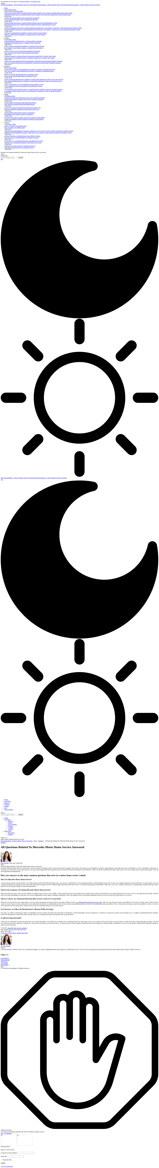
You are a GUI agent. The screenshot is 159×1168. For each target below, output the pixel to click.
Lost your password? (7, 1166)
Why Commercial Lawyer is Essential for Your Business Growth (23, 86)
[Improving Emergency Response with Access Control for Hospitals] (24, 98)
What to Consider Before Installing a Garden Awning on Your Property (25, 34)
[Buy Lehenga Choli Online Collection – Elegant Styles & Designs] (24, 46)
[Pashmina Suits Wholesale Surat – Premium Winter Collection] (23, 41)
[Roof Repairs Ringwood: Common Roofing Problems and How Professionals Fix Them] (30, 23)
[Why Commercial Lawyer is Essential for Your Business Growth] (23, 84)
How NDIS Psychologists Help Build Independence (19, 104)
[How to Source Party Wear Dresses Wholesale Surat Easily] (22, 51)
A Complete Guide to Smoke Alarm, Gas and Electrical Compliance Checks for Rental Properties (32, 91)
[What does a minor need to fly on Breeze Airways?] (20, 146)
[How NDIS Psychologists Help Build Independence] (20, 103)
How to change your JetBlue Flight (14, 127)
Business (3, 842)
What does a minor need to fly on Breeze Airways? (19, 147)
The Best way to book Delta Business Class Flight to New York (22, 142)
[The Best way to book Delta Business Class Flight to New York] (23, 141)
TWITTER (4, 961)
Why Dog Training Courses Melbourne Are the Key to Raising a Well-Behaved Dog (29, 71)
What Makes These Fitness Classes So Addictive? (18, 114)
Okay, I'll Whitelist (6, 1133)
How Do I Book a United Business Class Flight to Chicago (21, 137)
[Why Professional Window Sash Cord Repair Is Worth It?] (21, 18)
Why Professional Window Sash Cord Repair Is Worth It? (21, 19)
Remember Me (7, 1160)
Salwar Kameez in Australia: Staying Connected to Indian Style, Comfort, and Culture (29, 58)
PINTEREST (5, 965)
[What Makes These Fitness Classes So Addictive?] (19, 112)
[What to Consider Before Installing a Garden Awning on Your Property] (25, 33)
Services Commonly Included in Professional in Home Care (21, 109)
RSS (2, 966)
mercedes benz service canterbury (17, 928)
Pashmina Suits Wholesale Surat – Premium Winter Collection (22, 43)
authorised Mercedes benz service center (90, 902)
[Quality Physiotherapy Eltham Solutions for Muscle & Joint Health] (24, 117)
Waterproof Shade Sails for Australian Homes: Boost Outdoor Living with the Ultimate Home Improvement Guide (37, 14)
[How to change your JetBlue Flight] (15, 126)
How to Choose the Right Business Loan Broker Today (20, 76)
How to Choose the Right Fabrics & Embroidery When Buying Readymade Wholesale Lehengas (32, 63)
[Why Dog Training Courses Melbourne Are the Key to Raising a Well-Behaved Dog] (29, 69)
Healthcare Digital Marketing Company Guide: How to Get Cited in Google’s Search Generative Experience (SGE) (38, 132)
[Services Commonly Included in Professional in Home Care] (22, 108)
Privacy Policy (25, 1)
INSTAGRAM (5, 960)
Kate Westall (4, 863)
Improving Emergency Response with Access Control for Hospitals (23, 99)
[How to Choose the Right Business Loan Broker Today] (21, 74)
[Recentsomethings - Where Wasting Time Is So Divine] (50, 5)
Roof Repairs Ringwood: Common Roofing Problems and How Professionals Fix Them (30, 24)
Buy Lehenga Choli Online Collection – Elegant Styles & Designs (23, 48)
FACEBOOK (5, 958)
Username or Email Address (9, 1153)
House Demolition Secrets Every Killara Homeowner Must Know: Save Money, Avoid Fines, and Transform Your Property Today (42, 29)
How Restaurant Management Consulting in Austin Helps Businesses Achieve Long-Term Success (33, 81)
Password (3, 1156)
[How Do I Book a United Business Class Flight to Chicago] (22, 136)
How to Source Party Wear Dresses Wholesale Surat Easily (21, 53)
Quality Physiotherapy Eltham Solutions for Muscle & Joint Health (23, 119)
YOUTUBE (4, 963)
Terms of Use (36, 1)
